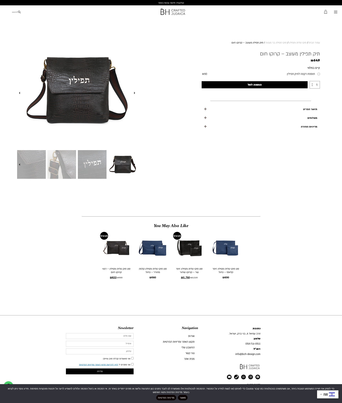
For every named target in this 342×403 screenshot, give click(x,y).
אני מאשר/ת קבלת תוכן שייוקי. (116, 358)
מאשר (183, 397)
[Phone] (236, 377)
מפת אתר (189, 359)
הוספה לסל (255, 85)
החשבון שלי (188, 347)
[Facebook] (257, 377)
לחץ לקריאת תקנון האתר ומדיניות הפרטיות (98, 364)
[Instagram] (250, 377)
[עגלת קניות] (326, 11)
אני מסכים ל (104, 364)
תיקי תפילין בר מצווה (276, 42)
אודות (191, 336)
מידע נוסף (189, 287)
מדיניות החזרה (309, 126)
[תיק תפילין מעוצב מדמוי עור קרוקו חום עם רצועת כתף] (77, 93)
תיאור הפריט (310, 109)
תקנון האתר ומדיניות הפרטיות (179, 342)
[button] (260, 109)
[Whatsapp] (243, 377)
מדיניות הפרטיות (166, 397)
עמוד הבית (314, 42)
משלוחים (312, 118)
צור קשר (190, 353)
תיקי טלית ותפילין (298, 42)
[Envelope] (229, 377)
